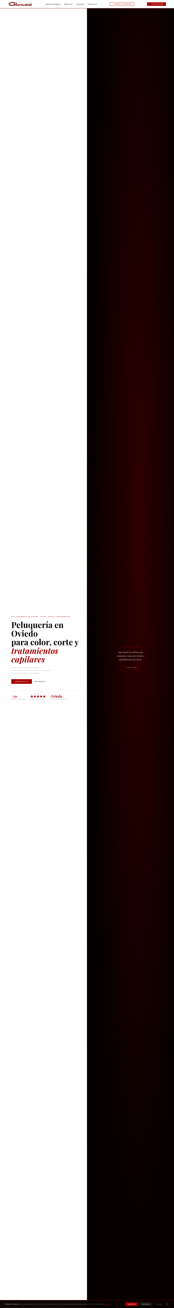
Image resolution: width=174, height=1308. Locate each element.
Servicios (68, 4)
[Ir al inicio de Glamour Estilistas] (20, 4)
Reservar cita (21, 681)
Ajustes (159, 1304)
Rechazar (146, 1304)
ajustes (107, 1304)
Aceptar (131, 1304)
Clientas (80, 4)
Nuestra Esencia (53, 4)
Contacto (92, 4)
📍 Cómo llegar (130, 667)
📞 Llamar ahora (156, 4)
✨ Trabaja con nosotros (122, 4)
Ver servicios (39, 681)
